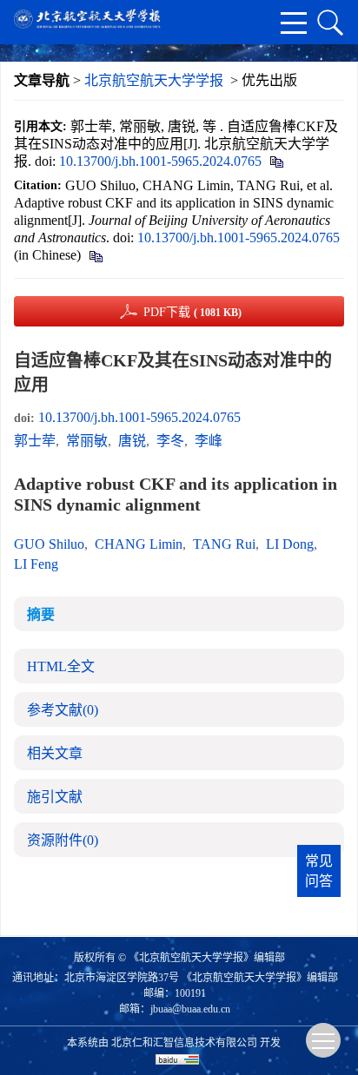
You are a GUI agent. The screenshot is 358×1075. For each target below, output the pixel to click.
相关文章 (55, 753)
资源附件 (62, 840)
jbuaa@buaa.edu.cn (190, 1009)
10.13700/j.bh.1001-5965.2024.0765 (160, 161)
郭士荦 (35, 440)
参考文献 (62, 709)
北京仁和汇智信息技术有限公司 (184, 1043)
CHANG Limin (138, 544)
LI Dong (290, 544)
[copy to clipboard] (95, 254)
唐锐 (132, 440)
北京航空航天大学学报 (153, 80)
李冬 (170, 440)
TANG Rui (224, 544)
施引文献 (55, 796)
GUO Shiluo (49, 544)
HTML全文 (61, 666)
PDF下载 (192, 312)
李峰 (208, 440)
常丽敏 (87, 440)
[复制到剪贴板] (276, 161)
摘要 (41, 614)
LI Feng (36, 564)
